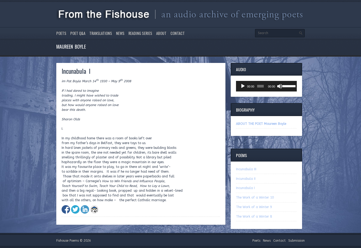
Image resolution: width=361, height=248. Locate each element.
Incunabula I (245, 188)
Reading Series (140, 33)
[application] (266, 86)
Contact (177, 33)
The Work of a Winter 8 (254, 216)
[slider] (288, 85)
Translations (100, 33)
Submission (296, 240)
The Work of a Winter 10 (255, 197)
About (161, 33)
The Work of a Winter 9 (254, 207)
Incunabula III (246, 169)
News (120, 33)
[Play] (243, 86)
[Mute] (279, 86)
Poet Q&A (77, 33)
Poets (61, 33)
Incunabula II (246, 179)
